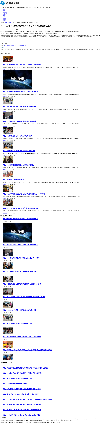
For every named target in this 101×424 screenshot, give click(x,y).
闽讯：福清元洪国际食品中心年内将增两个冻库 (17, 136)
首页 (4, 9)
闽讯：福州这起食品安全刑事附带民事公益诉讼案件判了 (20, 121)
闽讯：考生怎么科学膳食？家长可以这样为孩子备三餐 (19, 106)
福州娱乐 (5, 20)
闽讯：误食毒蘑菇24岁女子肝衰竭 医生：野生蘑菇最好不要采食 (22, 373)
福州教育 (5, 14)
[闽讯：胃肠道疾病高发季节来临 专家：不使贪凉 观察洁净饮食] (8, 61)
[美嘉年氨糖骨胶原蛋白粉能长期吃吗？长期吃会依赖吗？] (17, 89)
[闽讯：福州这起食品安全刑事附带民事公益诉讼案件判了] (8, 118)
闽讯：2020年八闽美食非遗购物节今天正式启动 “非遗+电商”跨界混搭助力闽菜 (27, 350)
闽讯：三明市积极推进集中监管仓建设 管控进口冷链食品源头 (22, 389)
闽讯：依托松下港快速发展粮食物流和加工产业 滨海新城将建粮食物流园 (25, 368)
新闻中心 (5, 10)
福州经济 (5, 12)
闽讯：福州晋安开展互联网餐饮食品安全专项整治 (18, 165)
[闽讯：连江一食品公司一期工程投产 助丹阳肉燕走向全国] (8, 205)
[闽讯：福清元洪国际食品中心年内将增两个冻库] (8, 133)
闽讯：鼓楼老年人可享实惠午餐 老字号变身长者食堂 (19, 151)
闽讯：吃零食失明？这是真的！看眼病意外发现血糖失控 (20, 271)
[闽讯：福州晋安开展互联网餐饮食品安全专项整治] (8, 162)
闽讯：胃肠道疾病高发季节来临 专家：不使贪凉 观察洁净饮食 (22, 64)
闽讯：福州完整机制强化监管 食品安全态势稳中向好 (15, 45)
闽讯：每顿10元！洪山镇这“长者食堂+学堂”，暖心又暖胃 (21, 394)
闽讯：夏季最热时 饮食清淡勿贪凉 (13, 179)
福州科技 (5, 19)
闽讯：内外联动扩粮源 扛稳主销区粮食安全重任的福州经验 (21, 258)
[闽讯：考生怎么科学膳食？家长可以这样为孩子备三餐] (8, 103)
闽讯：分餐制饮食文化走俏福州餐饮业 (15, 383)
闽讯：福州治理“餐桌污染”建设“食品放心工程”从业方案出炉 (22, 337)
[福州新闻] (9, 5)
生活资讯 (5, 13)
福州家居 (5, 16)
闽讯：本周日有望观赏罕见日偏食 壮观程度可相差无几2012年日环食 (24, 194)
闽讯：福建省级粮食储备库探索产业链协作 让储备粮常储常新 (22, 284)
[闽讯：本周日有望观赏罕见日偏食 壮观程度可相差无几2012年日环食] (8, 191)
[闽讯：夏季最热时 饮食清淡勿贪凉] (8, 177)
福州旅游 (5, 18)
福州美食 (5, 15)
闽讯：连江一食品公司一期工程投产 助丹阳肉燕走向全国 (20, 208)
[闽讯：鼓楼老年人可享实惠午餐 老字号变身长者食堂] (8, 148)
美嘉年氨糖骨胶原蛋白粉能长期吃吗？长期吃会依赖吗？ (20, 92)
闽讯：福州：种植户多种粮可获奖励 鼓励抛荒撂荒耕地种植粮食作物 (24, 297)
